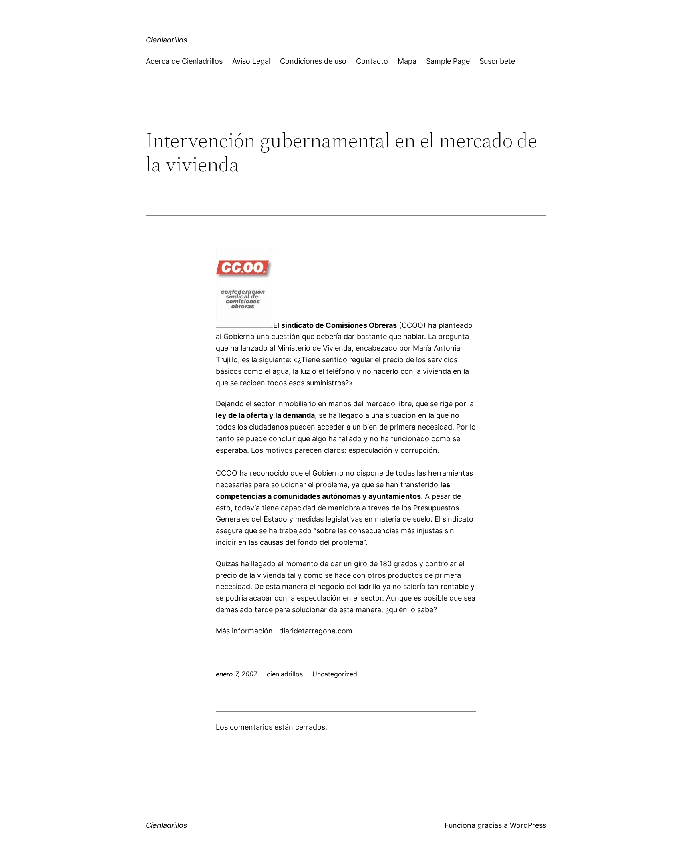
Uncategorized (334, 674)
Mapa (407, 61)
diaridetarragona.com (315, 631)
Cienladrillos (166, 40)
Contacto (372, 61)
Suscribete (497, 61)
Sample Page (448, 61)
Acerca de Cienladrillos (184, 61)
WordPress (528, 825)
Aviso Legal (251, 61)
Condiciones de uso (313, 61)
